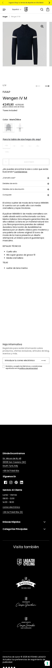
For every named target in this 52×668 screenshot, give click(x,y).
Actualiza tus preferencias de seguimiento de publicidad (24, 661)
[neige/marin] (19, 128)
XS (6, 145)
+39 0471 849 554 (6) (13, 512)
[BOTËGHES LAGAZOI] (25, 9)
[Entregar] (44, 360)
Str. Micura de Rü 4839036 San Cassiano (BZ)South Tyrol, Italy (14, 462)
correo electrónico (11, 507)
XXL (7, 151)
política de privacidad (28, 368)
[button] (17, 9)
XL (38, 146)
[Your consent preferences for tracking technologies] (47, 663)
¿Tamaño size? (9, 178)
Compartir (7, 195)
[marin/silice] (8, 128)
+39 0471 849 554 (11, 470)
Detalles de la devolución (13, 189)
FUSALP (6, 92)
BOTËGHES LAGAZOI (37, 656)
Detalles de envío (10, 183)
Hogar (5, 17)
